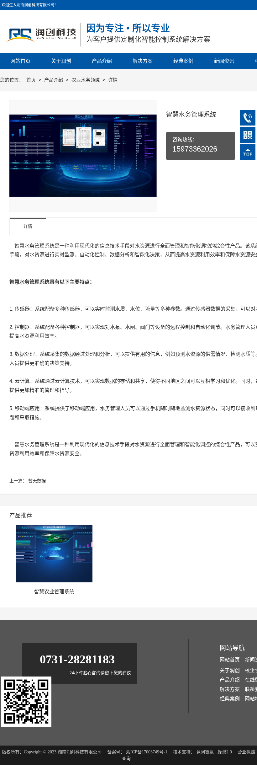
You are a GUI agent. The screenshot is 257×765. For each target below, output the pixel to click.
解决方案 (230, 689)
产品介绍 (54, 80)
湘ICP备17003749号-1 (146, 752)
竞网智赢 (205, 752)
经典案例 (230, 698)
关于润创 (230, 670)
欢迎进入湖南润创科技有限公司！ (30, 5)
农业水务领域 (86, 80)
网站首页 (230, 659)
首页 (31, 80)
